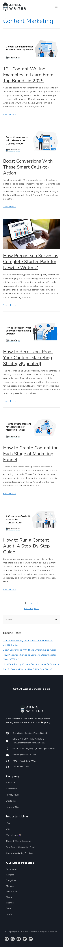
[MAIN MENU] (56, 7)
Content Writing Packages (18, 841)
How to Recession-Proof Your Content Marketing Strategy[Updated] (28, 358)
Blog (8, 828)
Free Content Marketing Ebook (21, 847)
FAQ (8, 822)
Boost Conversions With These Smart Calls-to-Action (28, 167)
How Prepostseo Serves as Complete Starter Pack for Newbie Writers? (30, 262)
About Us (10, 782)
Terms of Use (12, 807)
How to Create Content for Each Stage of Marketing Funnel (30, 454)
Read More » (9, 114)
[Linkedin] (19, 939)
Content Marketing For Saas (19, 853)
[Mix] (31, 939)
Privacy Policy (12, 794)
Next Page (31, 608)
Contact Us (11, 788)
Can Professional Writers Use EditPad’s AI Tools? (27, 669)
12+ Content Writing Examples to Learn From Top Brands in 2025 (28, 75)
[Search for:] (31, 619)
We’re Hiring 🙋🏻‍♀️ (13, 835)
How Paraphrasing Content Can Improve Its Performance (31, 664)
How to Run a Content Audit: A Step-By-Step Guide (26, 546)
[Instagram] (13, 939)
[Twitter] (25, 939)
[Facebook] (7, 939)
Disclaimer (11, 800)
